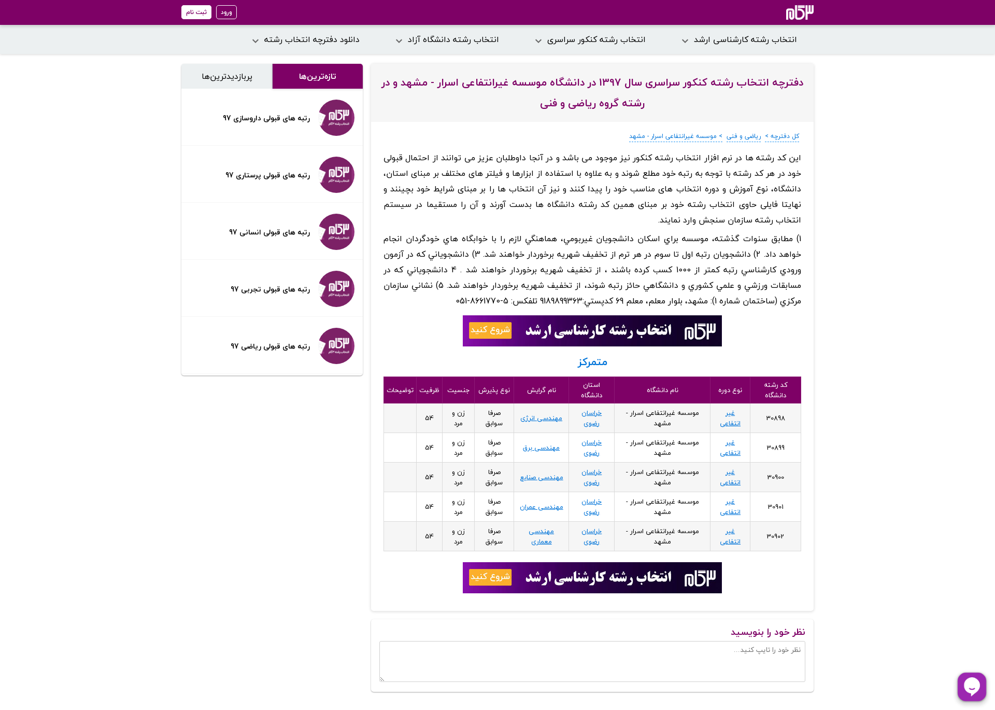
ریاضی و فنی (744, 136)
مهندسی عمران (541, 506)
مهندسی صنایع (541, 477)
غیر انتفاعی (730, 418)
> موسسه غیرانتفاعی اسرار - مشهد (675, 136)
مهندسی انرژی (541, 418)
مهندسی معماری (541, 536)
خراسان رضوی (591, 418)
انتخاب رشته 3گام (786, 12)
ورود (226, 12)
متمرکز (592, 362)
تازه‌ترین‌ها (317, 76)
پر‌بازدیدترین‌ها (227, 76)
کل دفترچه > (782, 136)
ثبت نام (196, 12)
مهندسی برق (541, 447)
